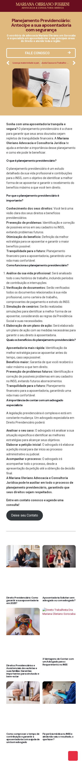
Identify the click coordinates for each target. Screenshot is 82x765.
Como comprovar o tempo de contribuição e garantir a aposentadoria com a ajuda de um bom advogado (23, 738)
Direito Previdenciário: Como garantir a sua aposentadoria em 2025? (22, 600)
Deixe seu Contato (24, 515)
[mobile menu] (76, 6)
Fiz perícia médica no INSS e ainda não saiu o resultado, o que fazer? (57, 736)
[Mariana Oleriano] (42, 5)
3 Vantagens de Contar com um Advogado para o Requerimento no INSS (58, 661)
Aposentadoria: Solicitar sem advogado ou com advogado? (58, 599)
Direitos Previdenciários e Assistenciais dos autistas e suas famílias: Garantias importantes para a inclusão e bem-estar (22, 671)
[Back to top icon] (73, 756)
